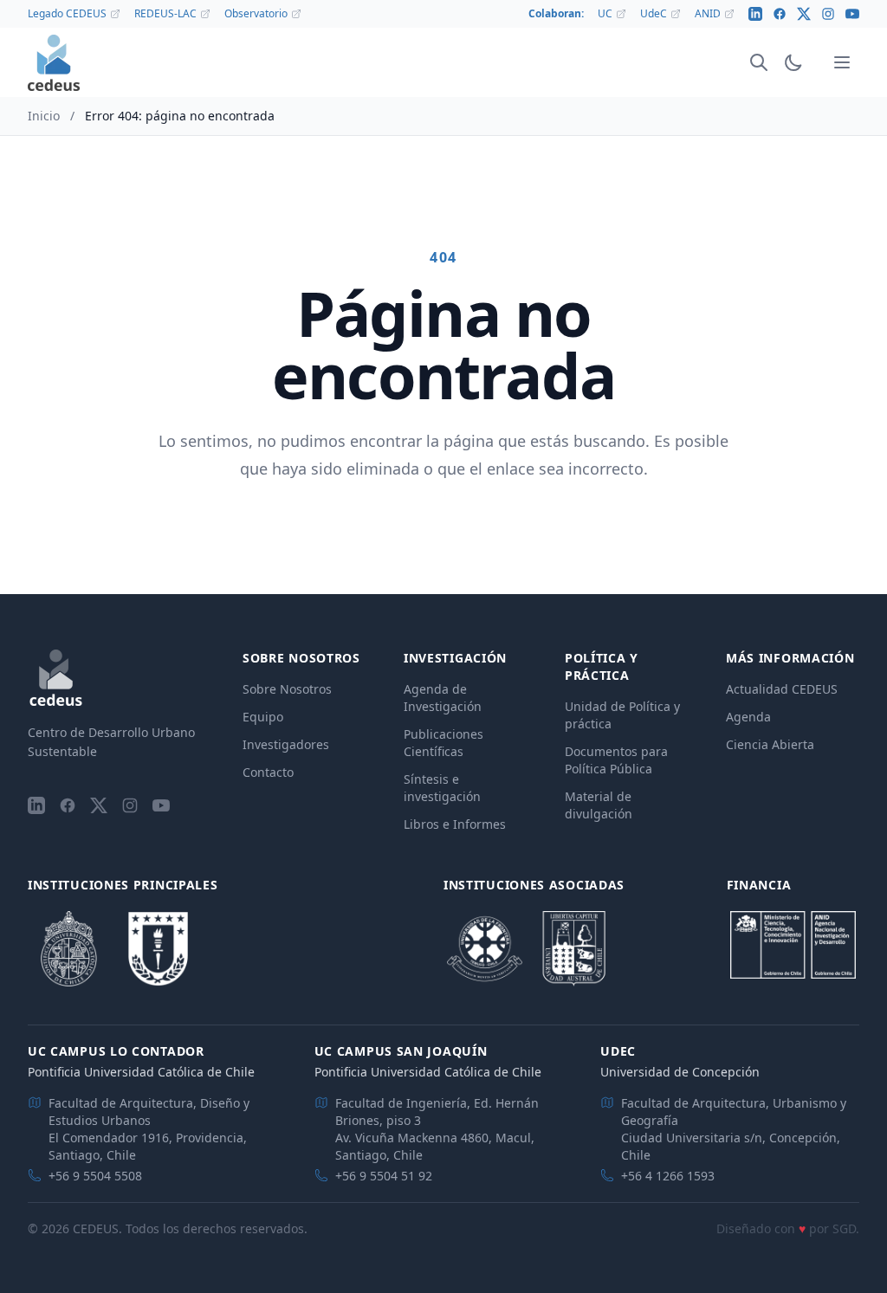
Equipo (263, 716)
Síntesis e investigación (442, 788)
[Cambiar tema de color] (793, 62)
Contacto (268, 772)
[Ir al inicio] (54, 63)
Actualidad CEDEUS (782, 689)
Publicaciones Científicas (443, 743)
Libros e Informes (455, 824)
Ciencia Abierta (770, 744)
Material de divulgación (598, 805)
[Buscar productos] (758, 62)
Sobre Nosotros (287, 689)
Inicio (44, 115)
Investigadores (286, 744)
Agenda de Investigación (443, 697)
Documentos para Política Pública (616, 760)
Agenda (748, 716)
